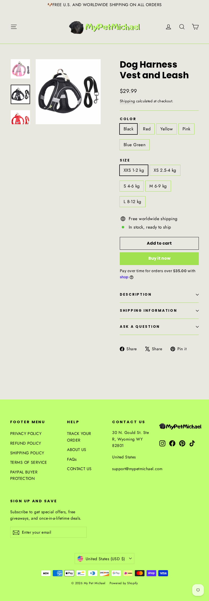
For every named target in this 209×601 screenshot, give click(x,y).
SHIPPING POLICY (27, 453)
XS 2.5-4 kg (165, 170)
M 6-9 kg (158, 186)
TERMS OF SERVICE (28, 462)
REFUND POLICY (25, 443)
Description (136, 294)
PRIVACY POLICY (26, 433)
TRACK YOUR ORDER (79, 437)
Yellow (166, 129)
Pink (186, 129)
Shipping (127, 101)
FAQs (71, 459)
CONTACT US (79, 469)
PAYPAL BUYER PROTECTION (23, 475)
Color (128, 119)
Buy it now (159, 258)
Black (128, 129)
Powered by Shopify (124, 583)
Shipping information (148, 310)
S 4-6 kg (132, 186)
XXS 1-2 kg (134, 170)
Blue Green (135, 145)
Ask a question (140, 326)
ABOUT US (76, 450)
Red (147, 129)
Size (125, 160)
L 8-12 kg (132, 201)
